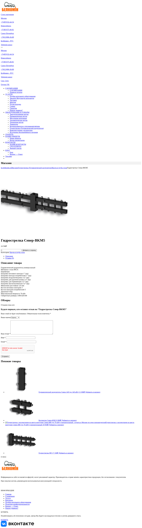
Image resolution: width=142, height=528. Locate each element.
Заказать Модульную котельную (22, 98)
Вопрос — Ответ (16, 154)
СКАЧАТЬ (9, 134)
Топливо (8, 156)
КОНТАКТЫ (10, 142)
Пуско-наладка (15, 104)
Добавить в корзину (29, 250)
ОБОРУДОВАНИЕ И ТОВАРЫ (17, 112)
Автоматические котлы (18, 120)
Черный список (16, 148)
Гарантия (13, 108)
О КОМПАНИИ (11, 88)
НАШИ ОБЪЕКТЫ (12, 136)
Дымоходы (14, 124)
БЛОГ (7, 150)
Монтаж (13, 102)
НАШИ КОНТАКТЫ (18, 144)
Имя (3, 338)
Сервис (12, 106)
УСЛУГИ (9, 94)
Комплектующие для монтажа (21, 130)
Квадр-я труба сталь (17, 252)
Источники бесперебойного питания (24, 132)
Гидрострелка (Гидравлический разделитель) (27, 128)
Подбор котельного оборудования (22, 96)
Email (3, 342)
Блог (11, 152)
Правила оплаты (16, 92)
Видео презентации (17, 140)
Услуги (8, 498)
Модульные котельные (18, 118)
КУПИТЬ (4, 520)
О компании (10, 496)
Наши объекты (15, 138)
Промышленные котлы (18, 116)
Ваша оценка (6, 317)
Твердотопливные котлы (19, 114)
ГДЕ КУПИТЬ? (15, 146)
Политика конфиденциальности (17, 504)
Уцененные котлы (16, 122)
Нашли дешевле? (16, 110)
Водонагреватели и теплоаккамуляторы (25, 126)
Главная (8, 494)
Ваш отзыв (5, 334)
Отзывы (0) (9, 258)
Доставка (13, 100)
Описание (9, 256)
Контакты (9, 500)
